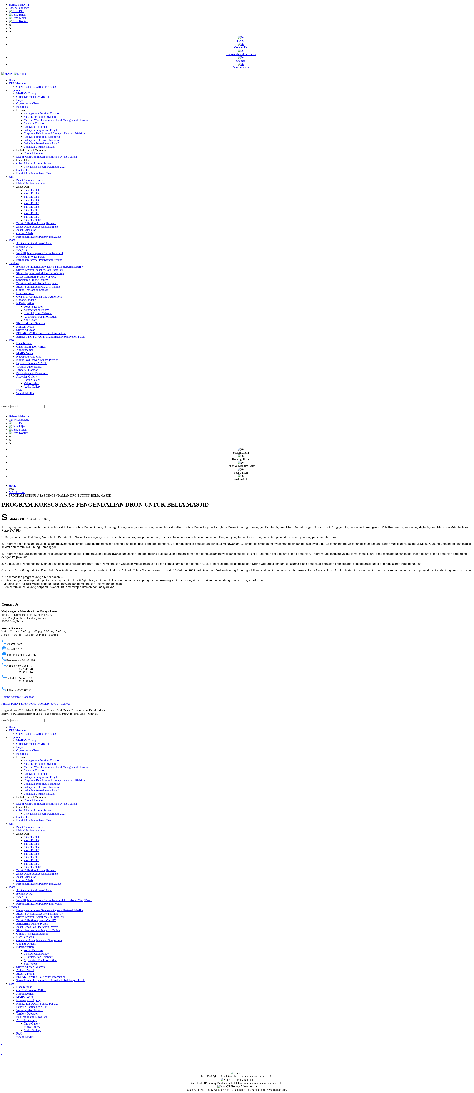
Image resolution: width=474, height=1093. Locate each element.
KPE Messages (18, 83)
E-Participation (25, 303)
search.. (5, 406)
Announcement (25, 349)
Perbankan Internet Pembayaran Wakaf (39, 259)
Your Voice (30, 319)
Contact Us (240, 47)
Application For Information (40, 316)
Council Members (34, 153)
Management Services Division (42, 113)
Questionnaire (241, 67)
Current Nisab (24, 233)
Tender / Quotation (27, 369)
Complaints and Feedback (241, 54)
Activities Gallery (26, 376)
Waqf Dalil (22, 250)
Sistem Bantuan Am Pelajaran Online (38, 286)
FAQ (19, 389)
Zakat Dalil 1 (31, 190)
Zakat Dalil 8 (31, 213)
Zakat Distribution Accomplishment (37, 226)
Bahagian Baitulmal (35, 126)
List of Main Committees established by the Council (46, 156)
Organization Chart (27, 103)
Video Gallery (32, 383)
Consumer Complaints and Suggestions (39, 296)
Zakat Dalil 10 (32, 220)
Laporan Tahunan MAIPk (31, 363)
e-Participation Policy (36, 309)
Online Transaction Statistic (32, 289)
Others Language (19, 7)
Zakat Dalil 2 (31, 193)
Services (14, 263)
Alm (11, 176)
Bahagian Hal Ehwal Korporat (41, 140)
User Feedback (25, 293)
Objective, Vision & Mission (33, 96)
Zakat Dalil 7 (31, 210)
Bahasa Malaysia (19, 4)
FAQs (54, 703)
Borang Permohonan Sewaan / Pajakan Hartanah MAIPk (49, 266)
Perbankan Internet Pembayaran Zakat (38, 236)
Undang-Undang (26, 299)
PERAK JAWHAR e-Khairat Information (41, 333)
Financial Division (34, 123)
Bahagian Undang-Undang (39, 146)
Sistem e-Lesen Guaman (30, 323)
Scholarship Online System (32, 279)
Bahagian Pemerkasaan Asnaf (41, 143)
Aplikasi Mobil (25, 326)
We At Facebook (33, 306)
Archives (65, 703)
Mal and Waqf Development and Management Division (56, 120)
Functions (22, 106)
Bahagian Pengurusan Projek (41, 130)
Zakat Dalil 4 (31, 200)
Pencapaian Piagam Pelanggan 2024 (45, 166)
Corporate (15, 90)
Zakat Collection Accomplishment (36, 223)
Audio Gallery (32, 386)
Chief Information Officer (31, 346)
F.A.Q (240, 40)
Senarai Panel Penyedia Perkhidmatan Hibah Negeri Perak (50, 336)
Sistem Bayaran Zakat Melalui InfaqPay (39, 269)
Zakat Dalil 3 (31, 196)
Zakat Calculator (26, 230)
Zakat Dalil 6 (31, 206)
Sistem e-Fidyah (25, 329)
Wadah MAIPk (25, 393)
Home (12, 80)
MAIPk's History (26, 93)
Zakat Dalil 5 (31, 203)
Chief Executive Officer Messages (36, 86)
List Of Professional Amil (31, 183)
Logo (19, 100)
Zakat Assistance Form (29, 180)
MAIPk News (24, 353)
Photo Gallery (32, 379)
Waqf (12, 240)
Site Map (43, 703)
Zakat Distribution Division (40, 116)
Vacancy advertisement (29, 366)
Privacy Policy (10, 703)
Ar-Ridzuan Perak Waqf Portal (34, 243)
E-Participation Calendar (38, 313)
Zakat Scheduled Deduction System (37, 283)
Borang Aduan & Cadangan (17, 696)
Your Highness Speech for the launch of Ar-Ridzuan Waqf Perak (39, 255)
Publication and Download (32, 373)
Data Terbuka (24, 343)
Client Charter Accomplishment (34, 163)
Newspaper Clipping (28, 356)
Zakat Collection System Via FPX (36, 276)
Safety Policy (28, 703)
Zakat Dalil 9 (31, 216)
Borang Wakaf (24, 246)
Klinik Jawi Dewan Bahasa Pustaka (37, 359)
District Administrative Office (33, 173)
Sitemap (241, 60)
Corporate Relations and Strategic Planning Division (54, 133)
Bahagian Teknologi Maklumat (42, 136)
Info (11, 339)
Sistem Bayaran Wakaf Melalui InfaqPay (40, 273)
